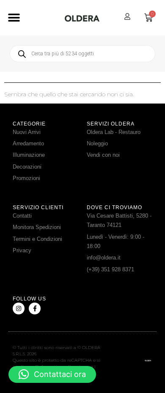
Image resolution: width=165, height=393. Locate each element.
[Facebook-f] (35, 308)
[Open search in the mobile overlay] (82, 53)
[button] (13, 17)
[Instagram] (19, 308)
